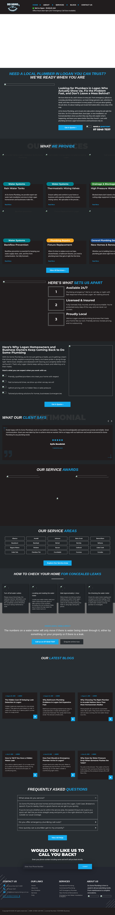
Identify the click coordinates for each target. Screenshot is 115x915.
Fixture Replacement (60, 244)
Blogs (73, 5)
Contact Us (86, 5)
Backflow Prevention (16, 244)
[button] (108, 421)
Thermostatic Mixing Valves (63, 188)
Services (60, 5)
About (46, 5)
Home (35, 5)
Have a (101, 127)
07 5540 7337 (101, 129)
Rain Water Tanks (14, 188)
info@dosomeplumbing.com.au (17, 892)
